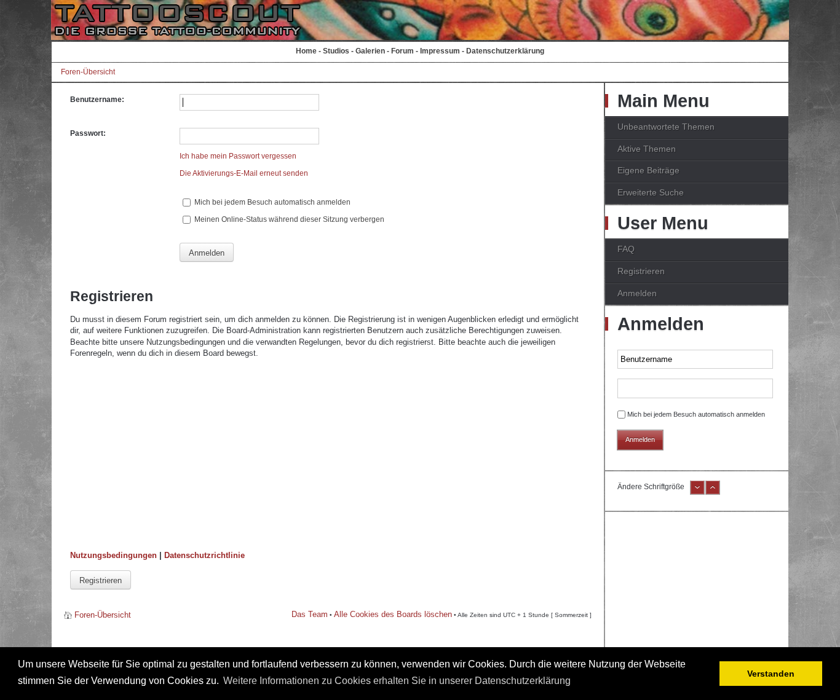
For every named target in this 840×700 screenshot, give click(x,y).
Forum (402, 51)
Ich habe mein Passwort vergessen (238, 156)
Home (306, 51)
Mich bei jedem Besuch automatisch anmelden (271, 202)
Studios (336, 51)
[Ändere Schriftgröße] (697, 492)
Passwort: (88, 133)
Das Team (309, 614)
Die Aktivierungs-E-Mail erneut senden (244, 173)
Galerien (370, 51)
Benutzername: (97, 99)
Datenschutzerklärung (505, 51)
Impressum (440, 51)
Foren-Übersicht (88, 72)
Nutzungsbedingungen (113, 555)
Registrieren (100, 580)
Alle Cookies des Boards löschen (393, 614)
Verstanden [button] (770, 673)
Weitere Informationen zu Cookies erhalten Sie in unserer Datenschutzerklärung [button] (397, 680)
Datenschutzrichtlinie (204, 555)
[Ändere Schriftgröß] (712, 492)
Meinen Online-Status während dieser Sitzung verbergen (288, 219)
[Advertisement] (327, 455)
